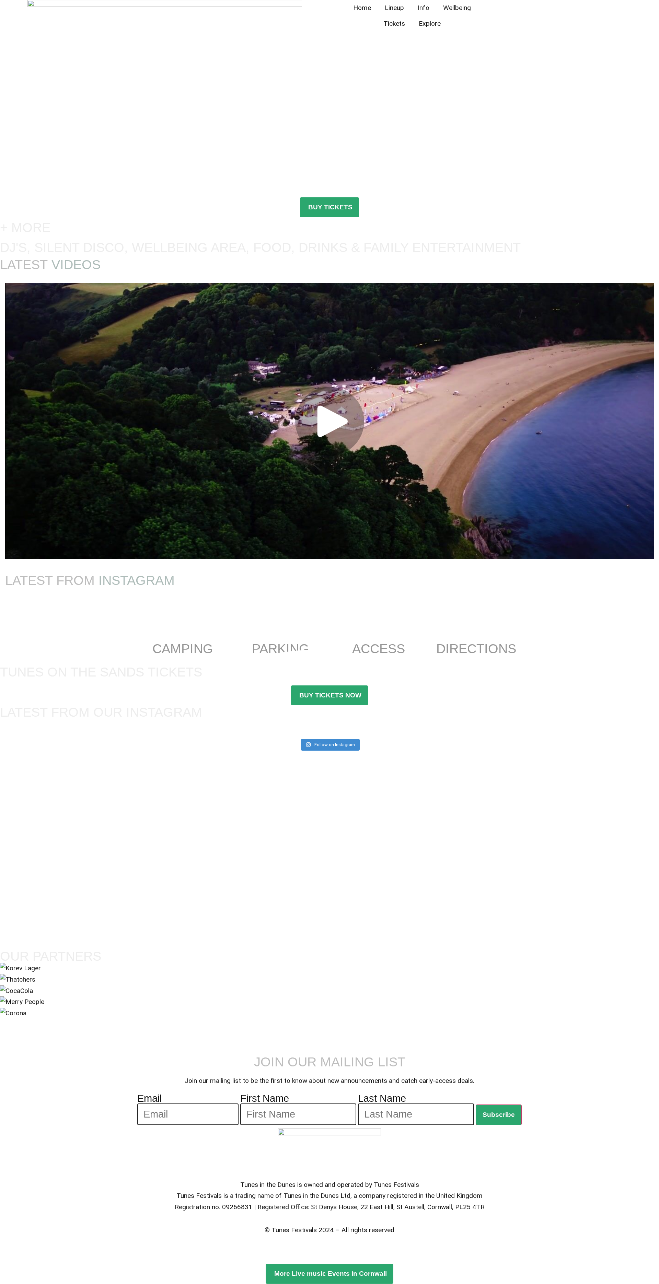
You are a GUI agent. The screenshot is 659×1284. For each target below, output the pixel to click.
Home (362, 8)
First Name (264, 1098)
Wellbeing (457, 8)
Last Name (382, 1098)
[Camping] (183, 629)
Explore (430, 23)
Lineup (394, 8)
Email (149, 1098)
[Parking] (280, 629)
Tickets (394, 23)
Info (423, 8)
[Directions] (476, 629)
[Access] (378, 629)
